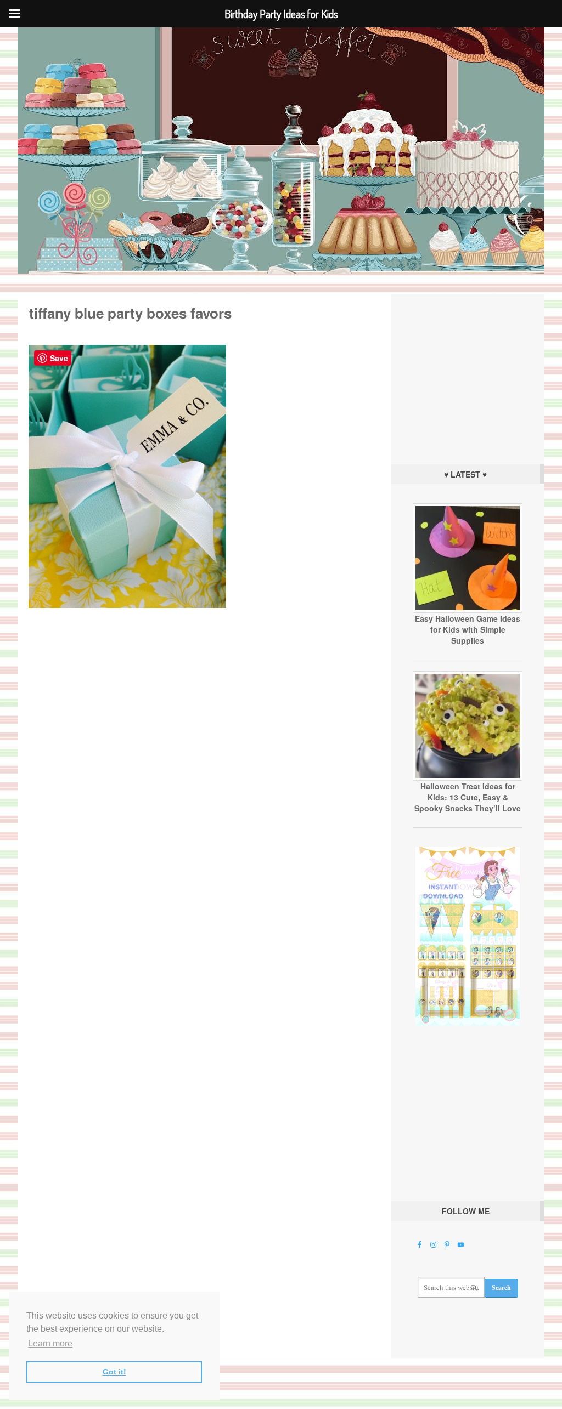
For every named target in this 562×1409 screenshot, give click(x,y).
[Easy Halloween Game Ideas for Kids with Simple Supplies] (467, 610)
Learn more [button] (50, 1343)
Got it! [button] (114, 1371)
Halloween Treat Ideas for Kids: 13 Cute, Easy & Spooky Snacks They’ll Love (467, 797)
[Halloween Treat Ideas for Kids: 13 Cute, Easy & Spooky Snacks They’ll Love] (467, 778)
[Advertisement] (467, 376)
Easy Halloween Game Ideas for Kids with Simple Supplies (467, 629)
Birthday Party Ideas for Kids (281, 150)
